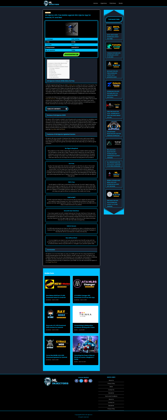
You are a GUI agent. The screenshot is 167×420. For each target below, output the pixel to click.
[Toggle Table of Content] (66, 61)
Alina (76, 329)
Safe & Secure (54, 75)
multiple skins (71, 85)
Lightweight (53, 72)
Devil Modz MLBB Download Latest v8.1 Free (113, 36)
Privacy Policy (111, 383)
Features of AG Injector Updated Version (58, 66)
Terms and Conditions (111, 396)
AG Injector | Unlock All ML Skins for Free (57, 63)
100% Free (53, 71)
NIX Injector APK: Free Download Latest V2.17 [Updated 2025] (112, 74)
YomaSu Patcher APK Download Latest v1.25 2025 (113, 55)
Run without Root (55, 77)
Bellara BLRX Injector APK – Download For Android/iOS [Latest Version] (113, 153)
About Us (111, 380)
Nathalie (49, 299)
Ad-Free (53, 69)
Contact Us (111, 390)
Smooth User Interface (56, 74)
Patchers (113, 3)
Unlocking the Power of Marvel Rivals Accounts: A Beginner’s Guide (84, 357)
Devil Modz (62, 129)
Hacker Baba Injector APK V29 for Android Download (114, 133)
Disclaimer (111, 393)
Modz (121, 3)
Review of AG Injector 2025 (55, 65)
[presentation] (57, 284)
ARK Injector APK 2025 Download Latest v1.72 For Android (112, 203)
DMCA (111, 386)
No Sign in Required (55, 68)
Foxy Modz (53, 129)
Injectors (104, 3)
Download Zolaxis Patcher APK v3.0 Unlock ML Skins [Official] (113, 94)
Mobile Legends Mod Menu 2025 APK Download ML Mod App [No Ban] (113, 183)
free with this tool (50, 98)
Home (95, 3)
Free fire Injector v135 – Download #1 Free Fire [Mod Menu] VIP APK (113, 114)
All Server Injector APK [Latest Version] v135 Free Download (113, 164)
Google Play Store (52, 262)
